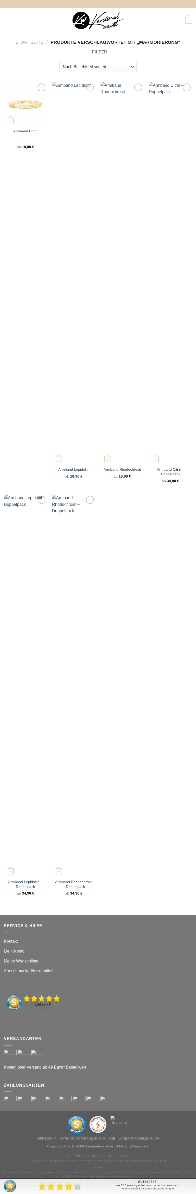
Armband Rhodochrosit (122, 469)
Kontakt (11, 941)
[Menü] (7, 20)
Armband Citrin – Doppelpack (170, 471)
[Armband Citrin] (25, 103)
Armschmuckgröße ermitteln (29, 971)
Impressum (46, 1138)
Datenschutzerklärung (82, 1138)
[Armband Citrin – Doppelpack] (170, 273)
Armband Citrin (25, 131)
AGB (111, 1138)
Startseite (30, 42)
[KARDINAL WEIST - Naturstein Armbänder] (98, 20)
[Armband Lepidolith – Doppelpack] (25, 685)
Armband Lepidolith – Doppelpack (25, 884)
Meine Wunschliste (21, 961)
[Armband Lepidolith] (73, 273)
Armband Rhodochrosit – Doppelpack (73, 884)
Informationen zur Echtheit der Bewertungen (147, 1188)
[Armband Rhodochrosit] (122, 273)
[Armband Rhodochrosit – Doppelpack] (73, 685)
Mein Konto (14, 951)
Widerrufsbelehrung (139, 1138)
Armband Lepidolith (74, 469)
